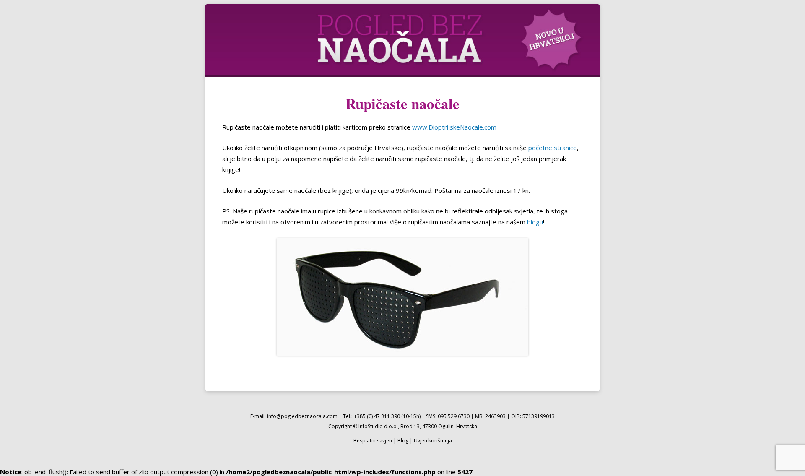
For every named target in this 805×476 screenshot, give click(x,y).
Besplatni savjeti (372, 440)
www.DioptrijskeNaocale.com (454, 127)
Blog (402, 440)
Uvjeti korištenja (433, 440)
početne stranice (552, 147)
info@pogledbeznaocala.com (302, 416)
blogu (535, 222)
